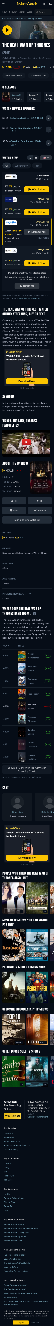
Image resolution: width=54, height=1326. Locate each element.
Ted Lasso (8, 1179)
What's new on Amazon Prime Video (21, 1228)
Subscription (21, 165)
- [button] (22, 117)
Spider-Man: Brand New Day (17, 1145)
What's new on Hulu (13, 1240)
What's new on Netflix (14, 1224)
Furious (7, 1163)
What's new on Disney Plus (16, 1232)
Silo (5, 1171)
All (6, 165)
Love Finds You (11, 1267)
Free (37, 165)
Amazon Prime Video (14, 1198)
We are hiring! (12, 1115)
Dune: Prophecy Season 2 (15, 1285)
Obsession (8, 1133)
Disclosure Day (11, 1149)
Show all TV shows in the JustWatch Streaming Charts (27, 769)
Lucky (6, 1167)
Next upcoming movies (14, 1249)
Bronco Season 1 (11, 1297)
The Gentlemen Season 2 (15, 1289)
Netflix (7, 1194)
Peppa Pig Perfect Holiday (16, 1271)
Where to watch (13, 75)
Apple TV (8, 1206)
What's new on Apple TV (15, 1236)
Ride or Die (9, 1175)
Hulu (6, 1210)
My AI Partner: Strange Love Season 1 (21, 1293)
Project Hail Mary (12, 1141)
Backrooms (9, 1137)
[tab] (27, 118)
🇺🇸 (44, 157)
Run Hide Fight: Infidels (15, 1254)
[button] (35, 97)
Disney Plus (9, 1202)
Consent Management (37, 1116)
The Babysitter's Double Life (17, 1263)
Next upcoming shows (14, 1280)
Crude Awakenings (12, 1258)
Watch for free (38, 75)
